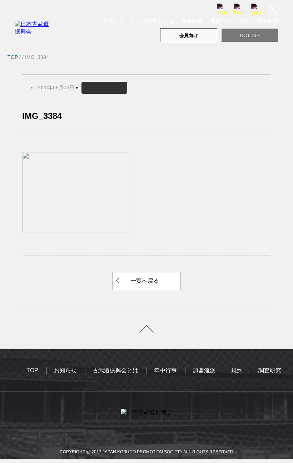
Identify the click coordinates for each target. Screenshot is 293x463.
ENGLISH (249, 35)
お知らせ (113, 21)
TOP (32, 370)
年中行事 (192, 21)
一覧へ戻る (144, 281)
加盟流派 (221, 21)
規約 (244, 21)
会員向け (188, 35)
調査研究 (267, 21)
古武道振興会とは (152, 21)
